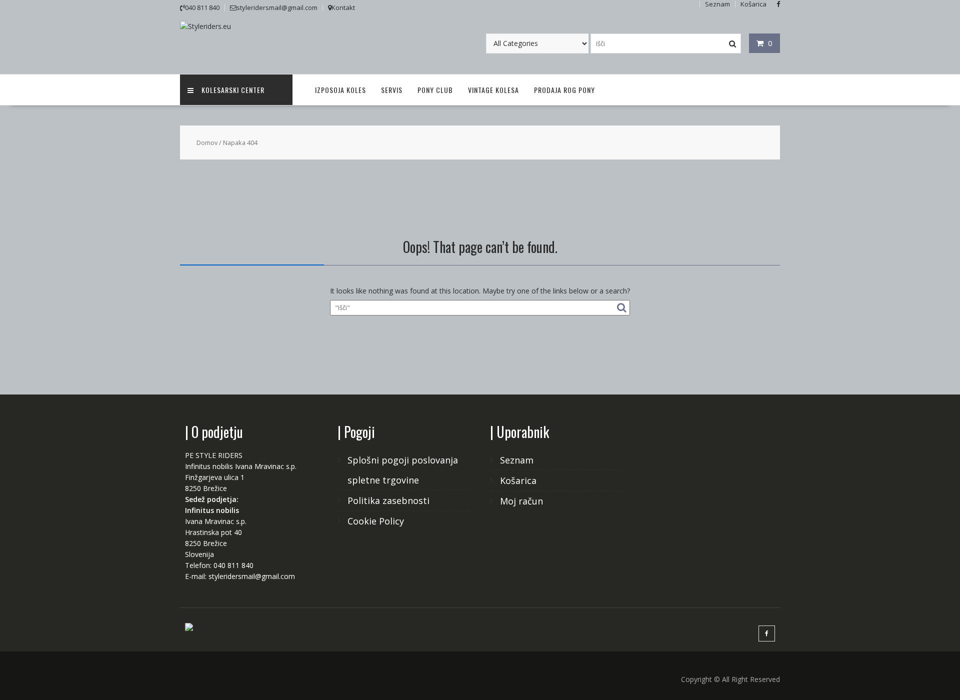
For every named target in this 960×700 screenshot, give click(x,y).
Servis (391, 89)
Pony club (435, 89)
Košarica (518, 480)
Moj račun (521, 501)
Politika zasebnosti (389, 500)
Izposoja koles (340, 89)
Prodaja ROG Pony (564, 89)
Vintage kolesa (493, 89)
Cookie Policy (376, 521)
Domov (207, 142)
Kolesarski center (233, 89)
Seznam (517, 460)
